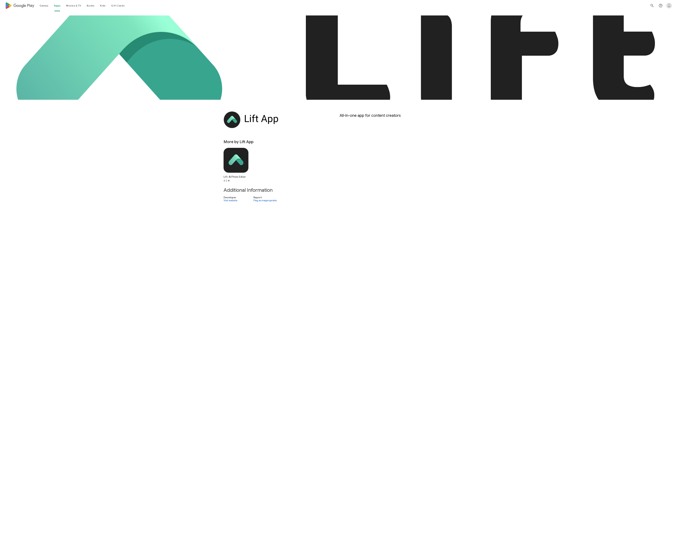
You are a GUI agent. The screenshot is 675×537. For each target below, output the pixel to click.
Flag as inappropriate (265, 200)
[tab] (44, 5)
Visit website (230, 200)
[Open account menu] (669, 5)
